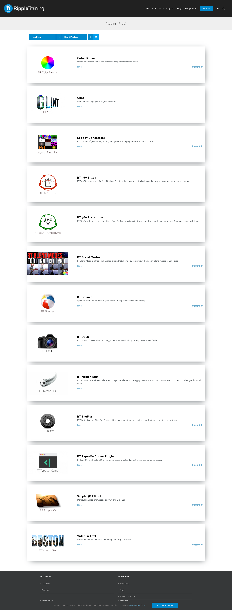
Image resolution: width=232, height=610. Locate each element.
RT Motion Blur (87, 376)
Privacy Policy (134, 605)
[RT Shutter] (47, 423)
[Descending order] (59, 37)
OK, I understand (165, 605)
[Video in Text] (47, 542)
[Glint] (47, 104)
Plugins (45, 590)
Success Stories (127, 596)
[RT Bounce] (47, 303)
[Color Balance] (47, 64)
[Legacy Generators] (47, 144)
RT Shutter (85, 416)
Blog (122, 590)
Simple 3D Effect (89, 496)
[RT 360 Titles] (47, 184)
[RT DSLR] (47, 343)
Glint (80, 98)
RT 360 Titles (86, 177)
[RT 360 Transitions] (47, 223)
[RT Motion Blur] (47, 383)
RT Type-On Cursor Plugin (95, 456)
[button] (224, 8)
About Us (124, 583)
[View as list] (96, 37)
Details (144, 605)
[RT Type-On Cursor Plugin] (47, 462)
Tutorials (45, 583)
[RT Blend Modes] (47, 263)
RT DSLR (83, 336)
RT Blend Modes (88, 257)
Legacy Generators (91, 137)
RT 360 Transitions (90, 217)
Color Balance (87, 58)
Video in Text (86, 536)
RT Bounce (85, 297)
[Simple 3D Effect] (47, 502)
